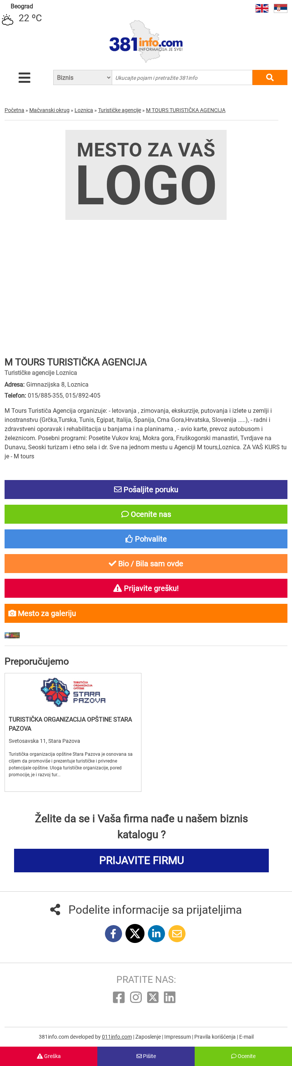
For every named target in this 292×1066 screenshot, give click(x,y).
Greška (52, 1056)
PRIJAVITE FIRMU (141, 860)
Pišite (149, 1056)
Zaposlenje (148, 1037)
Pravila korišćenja (215, 1037)
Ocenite (246, 1056)
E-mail (246, 1037)
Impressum (178, 1037)
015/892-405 (82, 395)
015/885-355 (45, 395)
